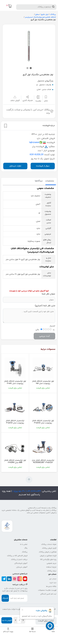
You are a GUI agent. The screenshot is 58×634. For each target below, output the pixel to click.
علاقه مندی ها (51, 586)
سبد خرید (53, 583)
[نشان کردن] (5, 125)
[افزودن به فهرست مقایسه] (38, 97)
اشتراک (5, 598)
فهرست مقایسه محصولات (47, 590)
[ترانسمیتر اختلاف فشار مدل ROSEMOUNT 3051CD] (43, 447)
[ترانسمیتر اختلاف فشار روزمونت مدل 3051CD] (15, 407)
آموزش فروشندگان (20, 563)
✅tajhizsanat (35, 142)
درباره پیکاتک (51, 571)
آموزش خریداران (21, 567)
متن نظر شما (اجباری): (45, 305)
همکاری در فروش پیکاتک (47, 552)
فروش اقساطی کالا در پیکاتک (17, 556)
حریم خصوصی (51, 563)
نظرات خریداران (15, 166)
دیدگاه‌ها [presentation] (39, 181)
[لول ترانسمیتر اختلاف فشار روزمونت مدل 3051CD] (43, 368)
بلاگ (25, 548)
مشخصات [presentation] (49, 181)
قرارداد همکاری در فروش (48, 556)
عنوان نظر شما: (48, 293)
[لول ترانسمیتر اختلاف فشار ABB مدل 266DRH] (15, 447)
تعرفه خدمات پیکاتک (48, 544)
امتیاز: (52, 325)
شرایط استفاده (51, 567)
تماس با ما (23, 544)
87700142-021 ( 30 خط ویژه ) (26, 491)
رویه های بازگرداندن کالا (48, 559)
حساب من (52, 579)
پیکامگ (24, 552)
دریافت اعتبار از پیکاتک (19, 559)
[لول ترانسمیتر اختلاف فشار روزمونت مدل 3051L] (15, 368)
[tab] (49, 181)
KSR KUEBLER (36, 154)
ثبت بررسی (44, 336)
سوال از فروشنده (43, 166)
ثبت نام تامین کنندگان (48, 594)
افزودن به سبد (7, 620)
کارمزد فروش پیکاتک (49, 548)
